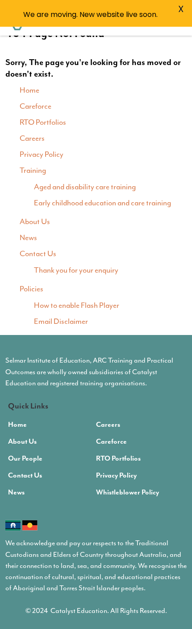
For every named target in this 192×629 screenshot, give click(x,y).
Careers (32, 138)
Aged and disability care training (85, 187)
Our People (25, 459)
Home (29, 90)
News (28, 237)
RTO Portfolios (43, 122)
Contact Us (38, 253)
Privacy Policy (41, 154)
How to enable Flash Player (76, 305)
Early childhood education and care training (102, 203)
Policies (31, 289)
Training (33, 170)
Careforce (35, 106)
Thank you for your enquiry (76, 270)
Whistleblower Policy (127, 493)
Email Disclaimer (61, 321)
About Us (35, 221)
